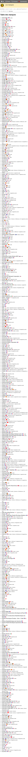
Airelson (4, 201)
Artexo (3, 554)
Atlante (4, 629)
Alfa (3, 259)
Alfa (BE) (4, 260)
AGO (3, 177)
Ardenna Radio (6, 472)
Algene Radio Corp (7, 269)
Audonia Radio (6, 682)
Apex (3, 429)
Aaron (3, 22)
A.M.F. (3, 345)
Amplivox (4, 369)
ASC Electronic (6, 568)
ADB (3, 114)
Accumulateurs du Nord (8, 50)
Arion (3, 508)
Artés (3, 549)
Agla (3, 175)
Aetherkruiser (5, 163)
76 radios (9, 233)
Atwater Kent (5, 645)
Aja (3, 220)
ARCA (3, 454)
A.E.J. (3, 148)
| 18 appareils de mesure (10, 734)
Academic (4, 40)
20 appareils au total (10, 648)
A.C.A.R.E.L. (5, 48)
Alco (3, 249)
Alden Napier (5, 252)
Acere (3, 69)
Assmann (4, 581)
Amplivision (5, 368)
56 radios (9, 631)
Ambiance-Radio (6, 330)
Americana (4, 338)
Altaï (3, 306)
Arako (3, 448)
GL (3, 1)
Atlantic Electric (6, 633)
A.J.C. (3, 223)
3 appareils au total (10, 35)
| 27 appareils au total (17, 85)
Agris (3, 183)
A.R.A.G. (4, 445)
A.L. (3, 236)
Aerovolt (4, 160)
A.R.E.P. (4, 489)
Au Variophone (6, 722)
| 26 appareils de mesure (11, 125)
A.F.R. (3, 167)
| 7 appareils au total (20, 92)
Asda (3, 572)
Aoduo (3, 419)
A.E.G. (3, 145)
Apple (3, 438)
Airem (3, 203)
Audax (3, 648)
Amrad (3, 375)
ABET (3, 35)
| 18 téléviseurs (10, 392)
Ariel (3, 502)
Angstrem (4, 401)
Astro (3, 598)
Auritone (4, 698)
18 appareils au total (15, 297)
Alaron (3, 240)
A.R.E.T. (4, 494)
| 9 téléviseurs (21, 121)
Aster (3, 585)
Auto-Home (5, 704)
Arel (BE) (4, 480)
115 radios (12, 645)
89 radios (15, 284)
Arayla (3, 451)
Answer (4, 408)
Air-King (4, 207)
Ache (3, 73)
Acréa (3, 98)
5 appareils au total (10, 584)
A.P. (3, 426)
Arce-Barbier (5, 457)
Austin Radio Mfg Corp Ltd (8, 701)
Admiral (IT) (5, 120)
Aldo (3, 254)
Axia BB (4, 742)
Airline (3, 208)
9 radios (8, 117)
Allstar (3, 290)
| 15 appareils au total (21, 565)
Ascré (3, 571)
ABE (3, 33)
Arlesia (4, 514)
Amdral (4, 332)
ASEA (3, 574)
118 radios (9, 371)
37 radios (21, 708)
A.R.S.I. (4, 541)
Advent (4, 134)
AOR (3, 424)
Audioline (4, 658)
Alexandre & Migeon (7, 257)
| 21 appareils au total (13, 249)
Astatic (3, 584)
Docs (8, 1)
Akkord (4, 233)
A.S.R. (3, 580)
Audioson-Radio (6, 669)
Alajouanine (5, 237)
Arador (3, 444)
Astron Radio (5, 601)
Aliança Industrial (6, 270)
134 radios (8, 564)
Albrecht (4, 247)
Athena (4, 625)
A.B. (3, 23)
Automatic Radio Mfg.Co (8, 707)
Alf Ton (3, 267)
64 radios (10, 62)
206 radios (9, 145)
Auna (3, 688)
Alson (3, 300)
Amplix (3, 371)
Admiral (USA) (5, 121)
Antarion (4, 411)
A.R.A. (3, 442)
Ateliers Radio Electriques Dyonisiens (11, 622)
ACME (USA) (5, 83)
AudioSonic (5, 667)
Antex (3, 415)
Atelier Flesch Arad (7, 607)
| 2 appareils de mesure (15, 145)
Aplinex (4, 431)
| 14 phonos (13, 371)
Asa (3, 565)
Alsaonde (4, 299)
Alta (3, 304)
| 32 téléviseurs (18, 371)
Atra (3, 642)
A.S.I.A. (4, 575)
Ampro (3, 373)
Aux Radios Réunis (7, 728)
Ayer (3, 745)
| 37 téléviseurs (17, 226)
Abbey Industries (6, 26)
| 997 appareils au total (9, 227)
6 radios (11, 59)
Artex (3, 552)
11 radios (10, 96)
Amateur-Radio (6, 328)
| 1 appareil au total (16, 70)
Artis (3, 555)
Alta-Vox (4, 310)
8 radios (8, 396)
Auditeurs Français (7, 678)
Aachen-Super (5, 20)
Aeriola (4, 155)
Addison (4, 118)
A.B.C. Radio (5, 32)
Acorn (3, 86)
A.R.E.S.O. (4, 491)
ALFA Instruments (6, 262)
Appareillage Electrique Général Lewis (12, 434)
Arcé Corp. (4, 458)
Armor (3, 522)
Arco (3, 465)
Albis (3, 246)
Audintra (4, 651)
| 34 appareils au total (18, 379)
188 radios (10, 66)
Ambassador (5, 329)
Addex (3, 117)
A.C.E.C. (4, 62)
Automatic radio (6, 705)
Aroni (3, 532)
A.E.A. (3, 138)
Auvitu (3, 725)
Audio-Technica (6, 672)
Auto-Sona (4, 717)
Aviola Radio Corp (6, 732)
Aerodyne (4, 157)
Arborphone (5, 452)
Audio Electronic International (9, 652)
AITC (3, 216)
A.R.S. (3, 538)
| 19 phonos (15, 491)
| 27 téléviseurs (16, 368)
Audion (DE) (5, 662)
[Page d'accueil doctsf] (2, 6)
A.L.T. (3, 303)
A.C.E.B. (4, 60)
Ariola (3, 506)
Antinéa (4, 416)
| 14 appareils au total (13, 552)
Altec (3, 312)
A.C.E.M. (4, 63)
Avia (3, 729)
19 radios (12, 383)
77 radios (8, 263)
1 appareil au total (12, 55)
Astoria (4, 591)
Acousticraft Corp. (6, 91)
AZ (2, 747)
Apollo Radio (5, 432)
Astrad (3, 596)
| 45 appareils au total (18, 665)
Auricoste (4, 695)
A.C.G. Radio (5, 72)
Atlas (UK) (4, 638)
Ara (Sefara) (5, 449)
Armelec (4, 518)
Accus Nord (5, 53)
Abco (3, 30)
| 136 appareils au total (19, 564)
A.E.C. (3, 140)
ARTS (3, 561)
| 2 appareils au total (13, 88)
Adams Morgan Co (6, 112)
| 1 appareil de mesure (11, 58)
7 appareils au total (10, 104)
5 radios (8, 69)
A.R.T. (3, 542)
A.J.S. (3, 224)
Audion (4, 661)
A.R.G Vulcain (5, 498)
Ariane (3, 499)
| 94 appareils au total (8, 286)
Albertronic (4, 244)
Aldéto (3, 253)
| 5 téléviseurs (14, 565)
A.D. (3, 111)
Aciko (3, 75)
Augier (3, 684)
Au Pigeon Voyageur (7, 689)
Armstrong (4, 525)
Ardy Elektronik (6, 474)
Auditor (4, 681)
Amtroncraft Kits (6, 382)
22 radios (9, 591)
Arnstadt (4, 531)
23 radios (18, 234)
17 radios (8, 241)
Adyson (4, 135)
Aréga (3, 477)
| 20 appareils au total (20, 287)
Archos (4, 462)
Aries (3, 504)
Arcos (3, 468)
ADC (3, 115)
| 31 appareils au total (15, 102)
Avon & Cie (5, 735)
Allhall (3, 279)
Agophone (4, 178)
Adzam (4, 137)
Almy (3, 293)
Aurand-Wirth (5, 694)
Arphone (4, 534)
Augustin (4, 687)
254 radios (9, 208)
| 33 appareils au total (22, 241)
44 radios (8, 577)
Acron (3, 104)
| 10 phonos (19, 284)
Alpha (3, 294)
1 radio (7, 25)
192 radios (8, 226)
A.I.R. (3, 197)
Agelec (4, 174)
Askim (3, 578)
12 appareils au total (12, 718)
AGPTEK (4, 180)
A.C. (3, 38)
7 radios (11, 52)
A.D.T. (3, 131)
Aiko (3, 193)
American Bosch (6, 339)
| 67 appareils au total (19, 62)
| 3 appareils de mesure (17, 141)
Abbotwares (5, 27)
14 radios (9, 385)
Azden (3, 748)
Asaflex (4, 567)
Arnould (4, 529)
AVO (3, 734)
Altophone (4, 319)
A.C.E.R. (4, 66)
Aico (3, 188)
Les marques (9, 5)
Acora (3, 85)
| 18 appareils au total (19, 734)
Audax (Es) (5, 649)
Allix (3, 283)
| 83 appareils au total (23, 339)
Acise (3, 76)
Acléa (3, 78)
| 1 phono (14, 59)
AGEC (3, 172)
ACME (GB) (5, 82)
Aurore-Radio (5, 699)
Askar (3, 577)
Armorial (4, 524)
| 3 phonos (12, 429)
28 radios (9, 118)
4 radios (11, 17)
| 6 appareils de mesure (14, 174)
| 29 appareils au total (19, 125)
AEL (3, 150)
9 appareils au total (9, 230)
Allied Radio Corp (6, 280)
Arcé (3, 455)
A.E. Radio (4, 154)
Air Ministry (5, 210)
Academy (4, 42)
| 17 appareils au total (20, 385)
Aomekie (4, 422)
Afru (3, 168)
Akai (3, 226)
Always (4, 325)
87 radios (9, 509)
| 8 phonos (12, 467)
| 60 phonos (12, 226)
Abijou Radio (5, 36)
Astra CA (4, 594)
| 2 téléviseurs (16, 329)
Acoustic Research (7, 92)
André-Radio (5, 388)
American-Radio (6, 340)
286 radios (13, 121)
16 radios (7, 249)
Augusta (4, 685)
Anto (3, 418)
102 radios (8, 465)
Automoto (4, 711)
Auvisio (4, 724)
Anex (3, 392)
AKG (3, 230)
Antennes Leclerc (6, 413)
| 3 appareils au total (13, 193)
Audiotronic (5, 675)
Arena (3, 484)
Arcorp (3, 467)
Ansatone (4, 405)
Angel (3, 393)
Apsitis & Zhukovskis (7, 441)
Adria (3, 127)
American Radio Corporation (9, 342)
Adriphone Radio (6, 128)
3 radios (10, 42)
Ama (3, 326)
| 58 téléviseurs (20, 170)
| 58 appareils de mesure (12, 421)
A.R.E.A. (4, 475)
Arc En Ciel (5, 460)
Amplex (4, 362)
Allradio (4, 289)
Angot (3, 399)
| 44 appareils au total (22, 368)
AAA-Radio (5, 17)
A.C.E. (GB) (5, 59)
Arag (3, 447)
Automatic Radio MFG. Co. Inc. (10, 708)
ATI (3, 626)
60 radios (9, 412)
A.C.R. (3, 95)
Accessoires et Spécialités (8, 49)
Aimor (3, 195)
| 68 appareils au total (23, 412)
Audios (4, 665)
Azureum (4, 751)
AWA (3, 738)
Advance (4, 132)
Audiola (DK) (5, 655)
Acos (3, 88)
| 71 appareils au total (16, 52)
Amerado (4, 336)
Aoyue (3, 425)
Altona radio (5, 317)
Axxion (3, 744)
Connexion (23, 1)
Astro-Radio (5, 603)
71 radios (9, 325)
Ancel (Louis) (5, 383)
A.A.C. (3, 19)
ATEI (3, 606)
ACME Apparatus (6, 81)
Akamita (4, 228)
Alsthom (4, 302)
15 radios (10, 39)
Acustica (4, 110)
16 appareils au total (10, 322)
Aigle (3, 190)
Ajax (3, 221)
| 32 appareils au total (18, 478)
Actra (3, 108)
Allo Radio (4, 287)
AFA (3, 165)
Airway (3, 214)
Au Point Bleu (5, 692)
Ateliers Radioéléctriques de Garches (11, 621)
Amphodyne (5, 361)
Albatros (4, 243)
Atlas (3, 635)
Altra (3, 320)
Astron (3, 600)
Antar (3, 409)
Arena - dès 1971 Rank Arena (9, 485)
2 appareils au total (9, 33)
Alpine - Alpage (6, 297)
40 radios (9, 207)
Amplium (4, 366)
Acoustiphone (5, 93)
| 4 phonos (13, 208)
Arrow (3, 536)
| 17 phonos (14, 66)
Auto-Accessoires (6, 702)
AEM (3, 151)
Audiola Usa (5, 656)
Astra (3, 593)
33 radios (8, 522)
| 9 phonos (14, 287)
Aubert (3, 646)
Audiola (4, 654)
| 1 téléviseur (10, 70)
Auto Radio (5, 715)
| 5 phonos (13, 509)
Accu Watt (4, 55)
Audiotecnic (5, 674)
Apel (3, 428)
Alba (3, 241)
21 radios (8, 698)
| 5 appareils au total (18, 58)
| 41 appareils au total (18, 467)
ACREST (4, 101)
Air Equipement (6, 204)
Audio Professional (7, 664)
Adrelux (4, 124)
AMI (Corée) (5, 348)
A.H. (3, 184)
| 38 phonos (15, 170)
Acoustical (4, 89)
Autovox (4, 721)
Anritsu (4, 403)
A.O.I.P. (4, 421)
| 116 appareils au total (23, 465)
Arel (3, 478)
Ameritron (4, 343)
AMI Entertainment (6, 349)
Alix (3, 273)
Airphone (4, 211)
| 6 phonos (13, 412)
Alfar (3, 263)
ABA (3, 25)
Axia (3, 741)
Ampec (4, 352)
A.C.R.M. (4, 102)
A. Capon (4, 43)
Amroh (3, 378)
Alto (3, 316)
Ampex (4, 359)
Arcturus (4, 471)
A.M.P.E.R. (4, 355)
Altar (3, 309)
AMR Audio (5, 376)
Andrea (4, 385)
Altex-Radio (5, 315)
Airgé (3, 206)
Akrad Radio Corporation (8, 234)
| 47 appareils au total (23, 577)
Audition (4, 679)
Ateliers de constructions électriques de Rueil (13, 613)
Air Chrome (5, 198)
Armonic (4, 519)
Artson (3, 562)
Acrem (3, 99)
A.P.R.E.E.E (5, 439)
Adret (3, 125)
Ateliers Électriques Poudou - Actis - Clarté (13, 618)
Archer (3, 461)
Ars (3, 539)
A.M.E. (3, 333)
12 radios (8, 197)
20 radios (10, 712)
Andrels (4, 386)
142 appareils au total (10, 312)
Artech (3, 548)
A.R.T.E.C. (4, 547)
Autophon (4, 712)
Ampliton (4, 365)
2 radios (7, 23)
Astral (3, 597)
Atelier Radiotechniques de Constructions (12, 608)
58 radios (8, 246)
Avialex (4, 731)
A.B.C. (3, 29)
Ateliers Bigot (5, 611)
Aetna (3, 164)
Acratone (4, 96)
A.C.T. (3, 107)
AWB (3, 740)
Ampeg (4, 353)
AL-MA (3, 291)
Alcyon (3, 250)
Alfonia (4, 266)
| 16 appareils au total (15, 445)
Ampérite (4, 358)
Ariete (3, 505)
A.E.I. (3, 147)
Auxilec (4, 727)
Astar (3, 583)
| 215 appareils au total (23, 145)
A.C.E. (3, 58)
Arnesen (4, 528)
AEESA (4, 144)
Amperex (4, 356)
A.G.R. (3, 181)
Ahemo (4, 185)
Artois (3, 560)
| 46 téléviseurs (18, 534)
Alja (3, 275)
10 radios (8, 75)
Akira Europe (5, 231)
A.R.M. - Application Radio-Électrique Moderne (14, 515)
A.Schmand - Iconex (7, 570)
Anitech (4, 402)
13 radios (8, 451)
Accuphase (5, 52)
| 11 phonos (14, 62)
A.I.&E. (3, 187)
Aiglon (3, 191)
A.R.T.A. (4, 544)
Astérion (4, 587)
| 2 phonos (12, 75)
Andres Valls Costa (7, 389)
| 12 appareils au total (23, 333)
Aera (3, 153)
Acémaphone (5, 65)
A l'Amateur (5, 238)
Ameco (4, 335)
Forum (15, 1)
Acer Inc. (4, 70)
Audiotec (4, 671)
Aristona (4, 509)
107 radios (11, 491)
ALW (3, 323)
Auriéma (4, 696)
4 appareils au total (10, 30)
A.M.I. (3, 346)
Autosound (4, 719)
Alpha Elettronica (6, 296)
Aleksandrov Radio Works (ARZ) (10, 256)
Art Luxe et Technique (7, 558)
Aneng (3, 391)
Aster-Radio (5, 588)
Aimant (4, 194)
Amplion (4, 363)
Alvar (3, 322)
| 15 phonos (12, 263)
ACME (3, 79)
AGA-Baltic (5, 170)
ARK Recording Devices (8, 512)
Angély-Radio (5, 395)
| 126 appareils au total (18, 645)
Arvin (3, 564)
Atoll (3, 641)
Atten (3, 643)
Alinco (3, 272)
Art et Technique (6, 551)
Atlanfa (4, 628)
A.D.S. (4, 130)
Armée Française (6, 516)
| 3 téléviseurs (18, 66)
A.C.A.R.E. (4, 46)
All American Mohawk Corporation (10, 276)
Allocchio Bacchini (6, 284)
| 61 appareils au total (20, 421)
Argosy (4, 497)
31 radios (8, 19)
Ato (3, 639)
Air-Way (4, 213)
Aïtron (3, 217)
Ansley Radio (5, 406)
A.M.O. (3, 351)
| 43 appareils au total (20, 207)
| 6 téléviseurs (18, 480)
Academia (4, 39)
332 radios (11, 170)
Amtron (4, 381)
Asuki (3, 604)
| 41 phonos (17, 121)
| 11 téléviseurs (16, 465)
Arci (3, 464)
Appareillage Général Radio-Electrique (12, 435)
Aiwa (3, 218)
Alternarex (4, 313)
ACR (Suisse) (5, 105)
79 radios (14, 339)
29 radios (8, 429)
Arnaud (4, 526)
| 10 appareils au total (14, 117)
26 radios (8, 85)
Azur (3, 750)
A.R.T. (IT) (4, 557)
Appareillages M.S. (7, 436)
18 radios (8, 29)
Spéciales (11, 11)
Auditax (4, 676)
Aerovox (4, 161)
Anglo (3, 396)
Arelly (3, 482)
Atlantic (4, 631)
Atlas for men (5, 636)
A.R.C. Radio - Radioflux (8, 470)
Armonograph (5, 521)
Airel (3, 200)
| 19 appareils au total (16, 392)
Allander (4, 277)
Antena (4, 412)
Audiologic (4, 659)
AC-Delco (4, 56)
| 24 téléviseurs (20, 491)
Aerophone (5, 158)
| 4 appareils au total (19, 128)
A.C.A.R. (4, 45)
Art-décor (4, 545)
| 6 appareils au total (11, 73)
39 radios (9, 665)
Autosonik (4, 718)
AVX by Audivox (6, 737)
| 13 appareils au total (22, 75)
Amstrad (4, 379)
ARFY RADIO (5, 495)
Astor (3, 590)
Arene (3, 488)
